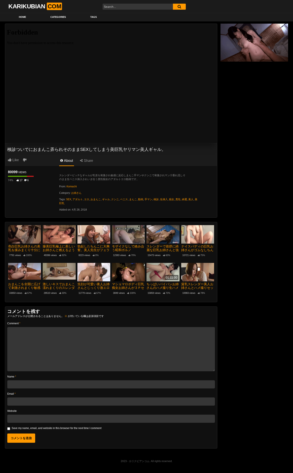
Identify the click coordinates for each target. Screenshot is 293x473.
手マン (148, 199)
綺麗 (184, 199)
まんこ (133, 199)
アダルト (77, 199)
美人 (190, 199)
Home (22, 17)
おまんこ (96, 199)
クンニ (115, 199)
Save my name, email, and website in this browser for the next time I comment (56, 428)
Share (88, 160)
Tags (93, 17)
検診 (156, 199)
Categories (58, 17)
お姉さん (76, 192)
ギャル (106, 199)
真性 (178, 199)
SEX (68, 199)
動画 (140, 199)
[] (179, 7)
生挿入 (164, 199)
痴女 (171, 199)
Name (11, 376)
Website (12, 410)
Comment (13, 323)
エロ (86, 199)
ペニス (124, 199)
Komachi (71, 186)
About (68, 160)
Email (11, 393)
